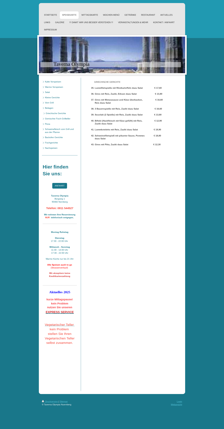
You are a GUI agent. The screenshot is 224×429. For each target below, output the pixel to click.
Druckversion (52, 401)
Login (179, 401)
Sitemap (64, 401)
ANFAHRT (60, 185)
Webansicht (176, 404)
